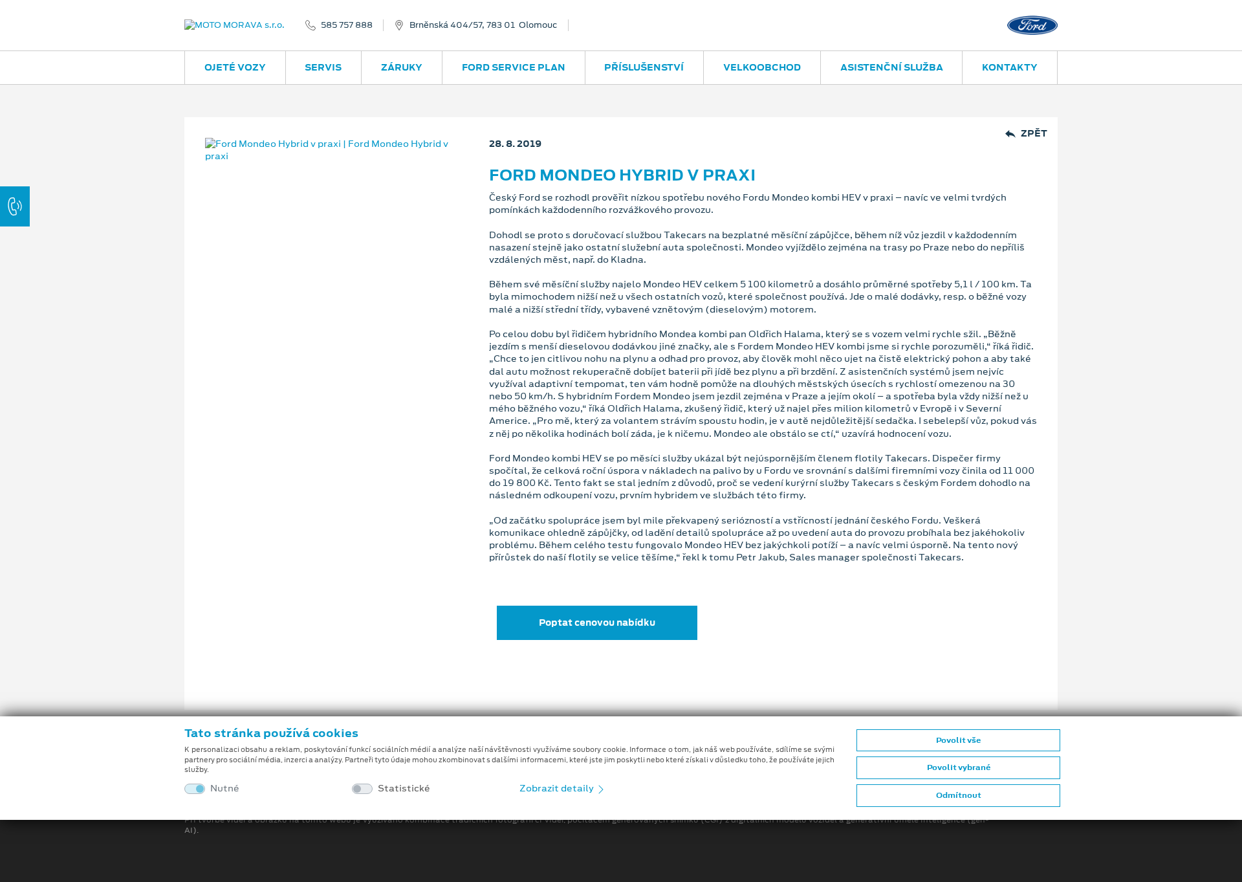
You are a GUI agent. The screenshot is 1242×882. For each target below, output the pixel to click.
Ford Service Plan (513, 67)
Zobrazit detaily (557, 788)
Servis (323, 67)
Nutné (224, 788)
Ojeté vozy (235, 67)
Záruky (401, 67)
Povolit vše (958, 740)
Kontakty (1010, 67)
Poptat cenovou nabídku (597, 622)
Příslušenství (644, 67)
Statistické (404, 788)
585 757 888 (347, 25)
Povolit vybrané (958, 767)
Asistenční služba (891, 67)
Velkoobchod (762, 67)
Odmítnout (958, 795)
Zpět (1034, 133)
